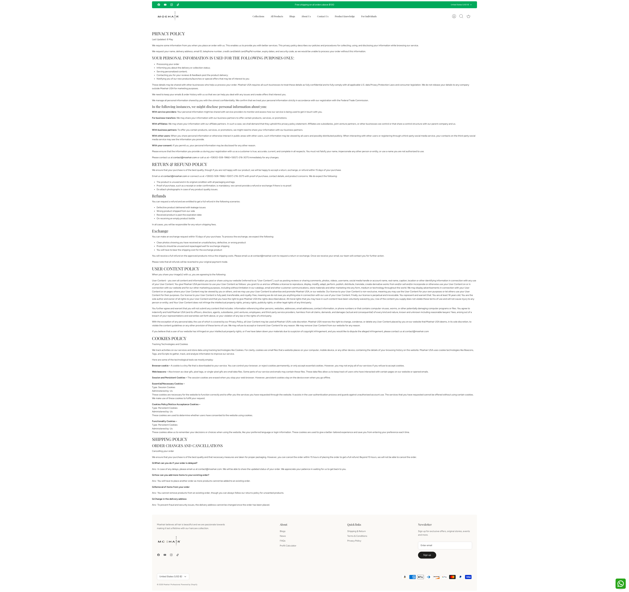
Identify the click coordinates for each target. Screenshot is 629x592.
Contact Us (322, 16)
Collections (258, 16)
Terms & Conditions (357, 536)
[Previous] (260, 4)
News (283, 536)
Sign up (427, 555)
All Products (277, 16)
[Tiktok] (178, 5)
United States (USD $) (460, 5)
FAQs (283, 540)
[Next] (368, 4)
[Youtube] (165, 5)
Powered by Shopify (189, 584)
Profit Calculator (288, 545)
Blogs (292, 16)
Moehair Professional (171, 584)
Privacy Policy (354, 540)
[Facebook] (159, 5)
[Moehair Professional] (168, 16)
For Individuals (369, 16)
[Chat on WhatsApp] (621, 584)
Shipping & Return (356, 531)
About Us (306, 16)
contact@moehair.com (185, 157)
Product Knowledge (345, 16)
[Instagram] (171, 5)
